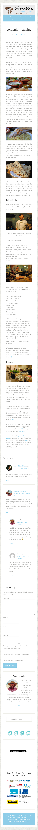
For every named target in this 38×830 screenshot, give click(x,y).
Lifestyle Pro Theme (23, 819)
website (11, 357)
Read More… (19, 706)
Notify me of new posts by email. (13, 660)
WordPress (23, 821)
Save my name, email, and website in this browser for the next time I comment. (17, 647)
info (13, 420)
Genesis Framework (13, 821)
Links (30, 816)
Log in (28, 821)
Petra (22, 429)
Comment (6, 598)
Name (5, 617)
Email (5, 626)
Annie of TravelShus (20, 466)
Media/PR (26, 817)
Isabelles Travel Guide (19, 10)
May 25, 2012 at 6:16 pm (21, 468)
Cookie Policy (19, 817)
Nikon (26, 440)
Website (5, 635)
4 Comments (23, 34)
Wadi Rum (22, 431)
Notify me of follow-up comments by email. (16, 654)
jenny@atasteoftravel (20, 491)
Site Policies (12, 817)
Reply (8, 480)
